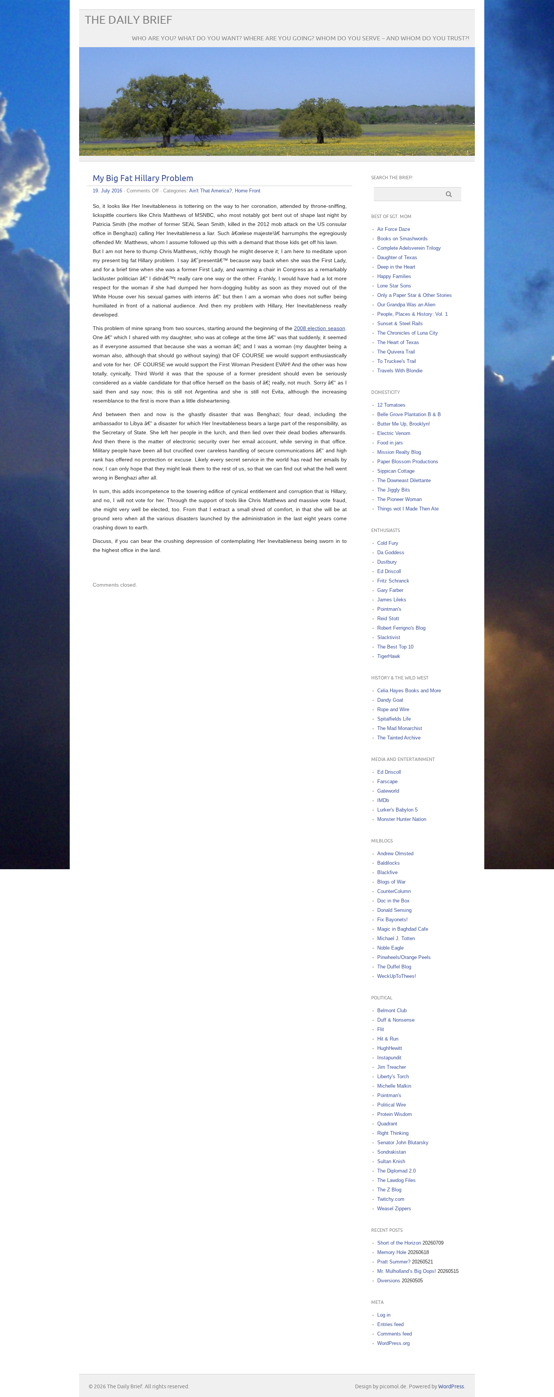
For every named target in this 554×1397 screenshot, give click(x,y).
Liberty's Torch (393, 1076)
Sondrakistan (391, 1152)
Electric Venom (393, 433)
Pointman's (389, 609)
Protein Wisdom (394, 1114)
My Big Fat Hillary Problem (143, 178)
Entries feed (390, 1324)
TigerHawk (388, 656)
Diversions (388, 1280)
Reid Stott (388, 618)
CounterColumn (394, 891)
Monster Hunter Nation (401, 819)
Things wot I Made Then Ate (408, 509)
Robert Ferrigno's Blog (401, 628)
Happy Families (394, 276)
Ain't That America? (210, 191)
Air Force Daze (393, 229)
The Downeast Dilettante (404, 480)
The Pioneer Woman (399, 499)
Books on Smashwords (402, 238)
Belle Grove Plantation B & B (409, 414)
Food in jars (390, 443)
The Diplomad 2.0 (396, 1171)
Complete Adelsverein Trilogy (409, 248)
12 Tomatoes (391, 405)
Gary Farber (390, 590)
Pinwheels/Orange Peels (404, 957)
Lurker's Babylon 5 (397, 810)
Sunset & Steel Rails (400, 323)
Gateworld (388, 791)
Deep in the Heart (396, 267)
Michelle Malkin (394, 1086)
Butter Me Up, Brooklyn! (403, 424)
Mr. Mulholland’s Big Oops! (406, 1271)
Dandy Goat (390, 700)
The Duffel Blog (394, 967)
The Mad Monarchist (399, 728)
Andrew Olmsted (395, 853)
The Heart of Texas (398, 342)
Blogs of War (391, 882)
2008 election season (319, 328)
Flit (380, 1029)
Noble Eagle (390, 948)
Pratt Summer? (393, 1262)
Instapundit (389, 1057)
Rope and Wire (393, 709)
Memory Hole (391, 1252)
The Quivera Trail (396, 352)
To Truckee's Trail (396, 361)
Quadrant (387, 1124)
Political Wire (391, 1105)
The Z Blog (389, 1190)
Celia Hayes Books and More (409, 690)
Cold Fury (387, 543)
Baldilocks (388, 863)
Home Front (247, 191)
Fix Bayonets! (392, 919)
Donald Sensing (394, 910)
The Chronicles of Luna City (407, 333)
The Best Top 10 (395, 647)
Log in (383, 1315)
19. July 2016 (107, 191)
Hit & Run (387, 1039)
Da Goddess (390, 552)
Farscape (387, 781)
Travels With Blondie (399, 370)
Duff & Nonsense (396, 1020)
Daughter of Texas (397, 257)
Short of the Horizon (399, 1243)
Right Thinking (393, 1133)
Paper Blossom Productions (407, 461)
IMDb (383, 800)
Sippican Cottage (396, 471)
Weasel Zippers (394, 1208)
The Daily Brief (128, 20)
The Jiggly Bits (393, 490)
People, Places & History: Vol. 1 (412, 314)
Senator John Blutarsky (403, 1142)
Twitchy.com (390, 1199)
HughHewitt (389, 1048)
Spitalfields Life (394, 719)
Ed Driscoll (389, 571)
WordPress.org (393, 1343)
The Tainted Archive (399, 738)
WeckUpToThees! (396, 976)
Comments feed (394, 1334)
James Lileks (391, 599)
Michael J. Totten (396, 938)
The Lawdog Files (396, 1180)
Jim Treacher (391, 1067)
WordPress (451, 1386)
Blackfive (387, 872)
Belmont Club (392, 1010)
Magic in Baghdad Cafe (402, 929)
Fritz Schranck (393, 581)
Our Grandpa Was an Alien (406, 304)
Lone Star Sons (394, 286)
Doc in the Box (393, 901)
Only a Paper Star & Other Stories (414, 295)
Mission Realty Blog (399, 452)
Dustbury (387, 562)
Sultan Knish (391, 1161)
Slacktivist (388, 637)
